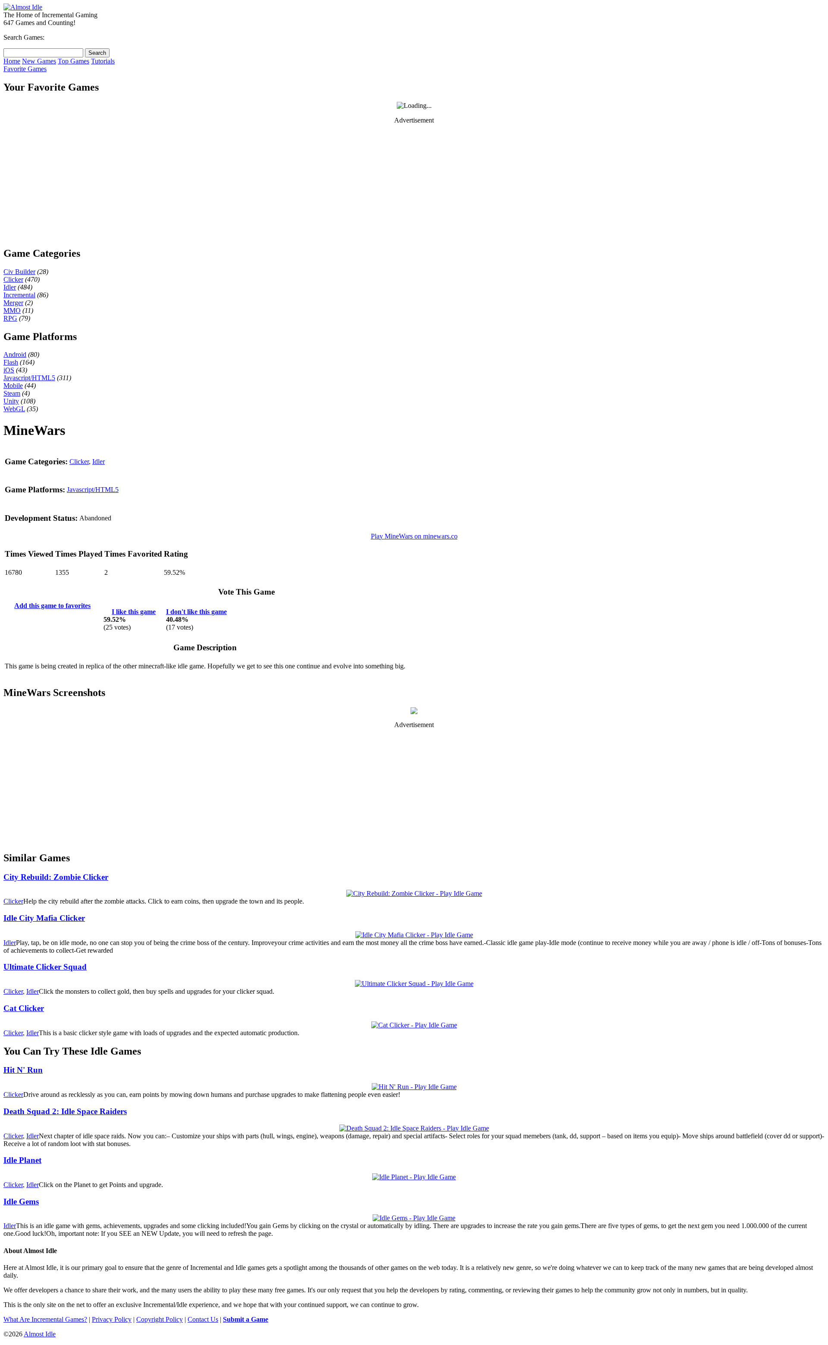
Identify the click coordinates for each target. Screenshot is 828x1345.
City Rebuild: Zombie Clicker (55, 877)
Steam (11, 393)
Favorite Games (25, 68)
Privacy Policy (112, 1319)
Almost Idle (40, 1334)
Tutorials (103, 61)
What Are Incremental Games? (45, 1319)
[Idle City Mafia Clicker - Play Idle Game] (414, 935)
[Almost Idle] (22, 7)
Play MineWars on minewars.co (414, 536)
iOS (8, 370)
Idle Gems (21, 1201)
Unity (11, 401)
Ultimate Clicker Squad (45, 966)
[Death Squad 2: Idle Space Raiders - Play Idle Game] (414, 1128)
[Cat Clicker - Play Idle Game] (414, 1025)
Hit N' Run (23, 1069)
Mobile (13, 385)
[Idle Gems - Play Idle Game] (414, 1218)
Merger (13, 302)
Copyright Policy (159, 1319)
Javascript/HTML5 (29, 377)
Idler (9, 287)
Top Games (73, 61)
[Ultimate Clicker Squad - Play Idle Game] (414, 983)
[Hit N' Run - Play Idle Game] (414, 1086)
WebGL (14, 409)
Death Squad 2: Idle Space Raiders (65, 1111)
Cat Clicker (23, 1008)
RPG (10, 318)
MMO (12, 310)
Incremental (19, 295)
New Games (39, 61)
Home (11, 61)
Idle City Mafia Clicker (44, 918)
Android (14, 354)
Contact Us (203, 1319)
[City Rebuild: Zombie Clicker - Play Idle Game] (414, 893)
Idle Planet (22, 1160)
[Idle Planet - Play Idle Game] (414, 1177)
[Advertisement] (414, 185)
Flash (10, 362)
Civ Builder (19, 271)
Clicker (13, 279)
